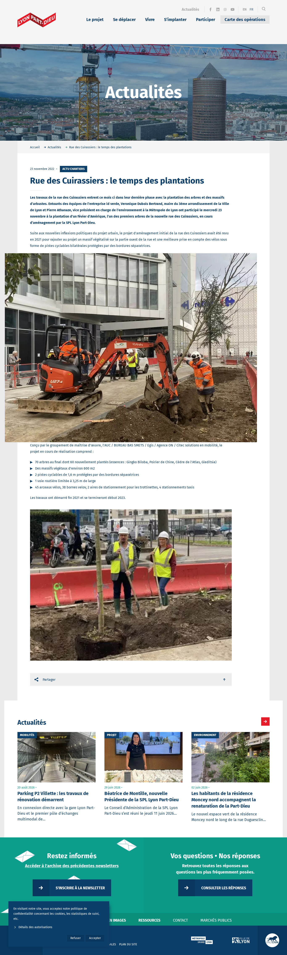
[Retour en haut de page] (224, 679)
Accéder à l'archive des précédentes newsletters (72, 865)
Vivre (150, 19)
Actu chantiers (73, 169)
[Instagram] (225, 9)
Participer (205, 19)
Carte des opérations (245, 19)
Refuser (75, 938)
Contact (180, 920)
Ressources (149, 920)
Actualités (190, 9)
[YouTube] (232, 9)
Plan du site (128, 944)
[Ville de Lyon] (241, 940)
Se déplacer (124, 19)
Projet (112, 735)
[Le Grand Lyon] (202, 940)
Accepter (95, 938)
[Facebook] (210, 9)
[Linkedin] (217, 9)
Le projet (95, 19)
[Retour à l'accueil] (36, 20)
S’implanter (175, 19)
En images (117, 920)
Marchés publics (216, 920)
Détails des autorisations (35, 927)
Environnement (205, 735)
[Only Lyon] (272, 940)
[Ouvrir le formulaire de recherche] (264, 9)
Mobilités (27, 735)
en (245, 9)
